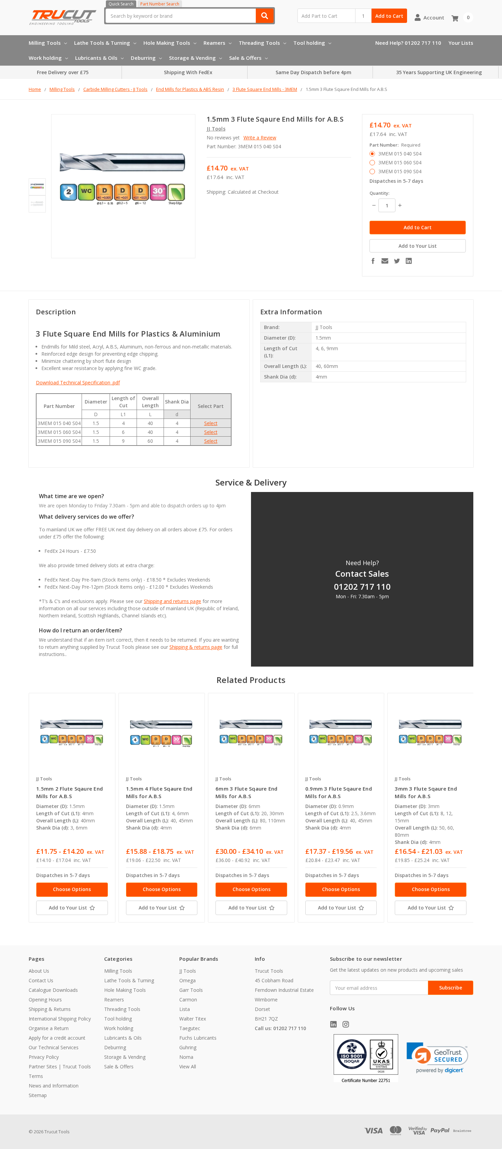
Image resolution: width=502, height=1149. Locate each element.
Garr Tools (191, 990)
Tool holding (309, 42)
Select (211, 423)
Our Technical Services (54, 1047)
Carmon (188, 999)
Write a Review (259, 137)
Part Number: (394, 145)
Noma (186, 1057)
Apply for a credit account (57, 1038)
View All (187, 1066)
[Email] (384, 260)
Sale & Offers (245, 57)
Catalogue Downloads (53, 990)
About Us (39, 971)
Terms (36, 1076)
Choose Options (72, 889)
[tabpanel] (72, 807)
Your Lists (460, 42)
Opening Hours (45, 999)
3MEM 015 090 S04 (399, 171)
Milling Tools (45, 42)
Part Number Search (159, 4)
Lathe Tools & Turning (102, 42)
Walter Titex (192, 1018)
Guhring (187, 1047)
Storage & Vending (192, 57)
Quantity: (379, 193)
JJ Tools (187, 971)
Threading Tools (259, 42)
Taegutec (189, 1028)
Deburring (143, 57)
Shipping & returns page (195, 647)
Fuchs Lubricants (198, 1038)
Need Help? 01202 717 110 (408, 42)
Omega (187, 980)
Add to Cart (389, 16)
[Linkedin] (408, 260)
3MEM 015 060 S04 (399, 162)
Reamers (214, 42)
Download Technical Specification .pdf (78, 382)
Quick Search (121, 4)
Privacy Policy (44, 1057)
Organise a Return (49, 1028)
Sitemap (38, 1095)
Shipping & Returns (50, 1009)
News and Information (54, 1085)
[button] (437, 1058)
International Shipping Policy (60, 1018)
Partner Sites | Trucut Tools (60, 1066)
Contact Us (41, 980)
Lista (184, 1009)
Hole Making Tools (166, 42)
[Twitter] (396, 260)
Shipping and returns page (172, 601)
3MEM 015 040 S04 (399, 153)
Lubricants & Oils (96, 57)
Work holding (45, 57)
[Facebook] (372, 260)
